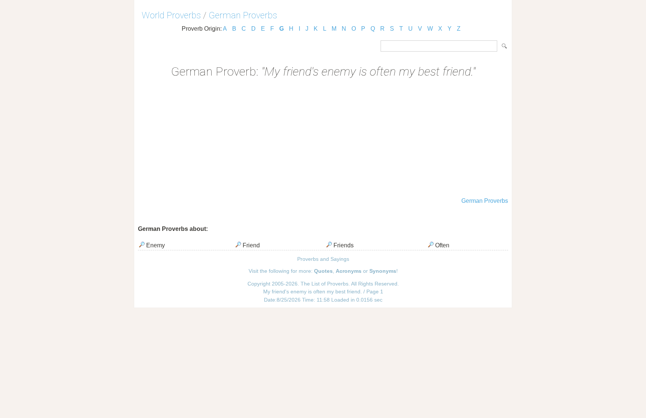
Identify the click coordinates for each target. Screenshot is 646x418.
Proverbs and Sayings (323, 259)
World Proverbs (171, 15)
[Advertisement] (323, 138)
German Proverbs (243, 15)
